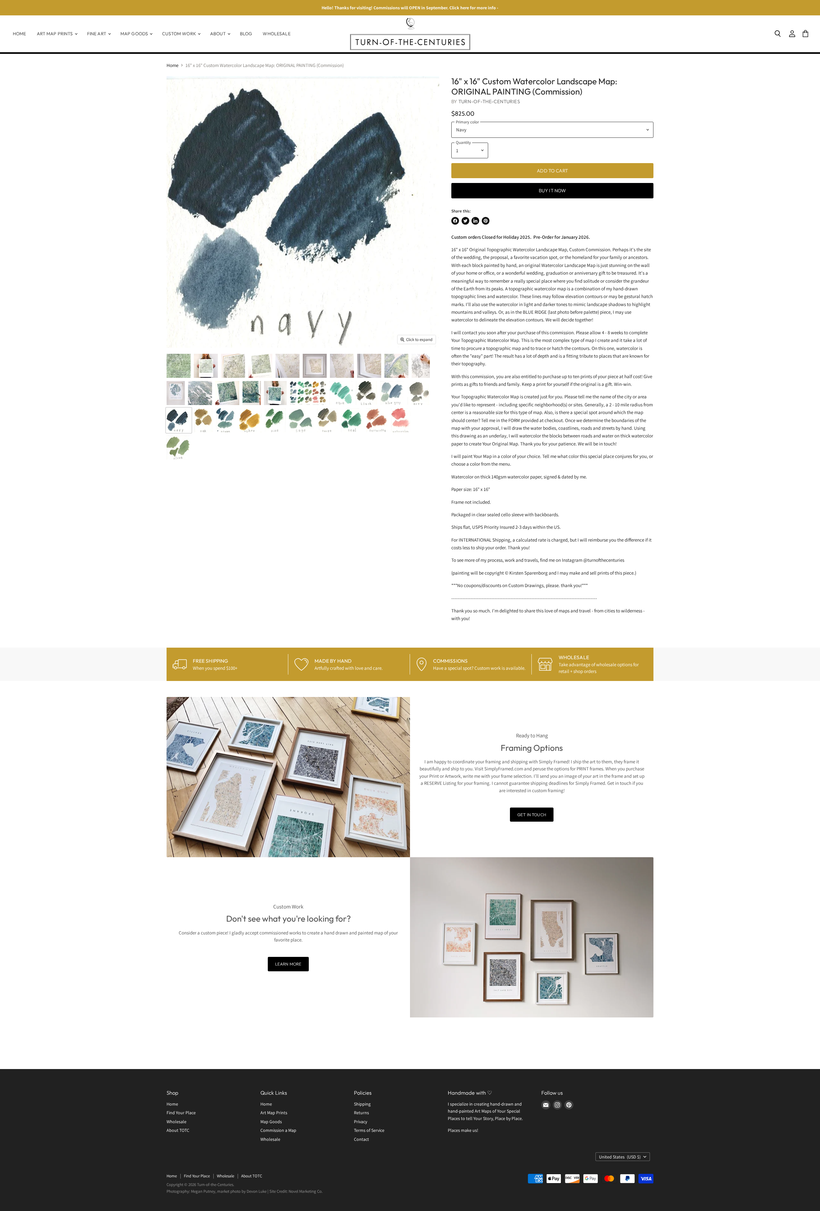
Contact (361, 1139)
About (218, 34)
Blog (246, 34)
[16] (178, 365)
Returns (361, 1113)
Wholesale (276, 34)
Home (19, 34)
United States (620, 1157)
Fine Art (97, 34)
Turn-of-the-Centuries (489, 101)
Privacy (360, 1121)
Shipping (362, 1104)
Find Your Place (181, 1113)
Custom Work (179, 34)
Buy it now (552, 190)
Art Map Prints (55, 34)
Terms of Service (369, 1130)
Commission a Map (278, 1130)
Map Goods (134, 34)
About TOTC (178, 1130)
